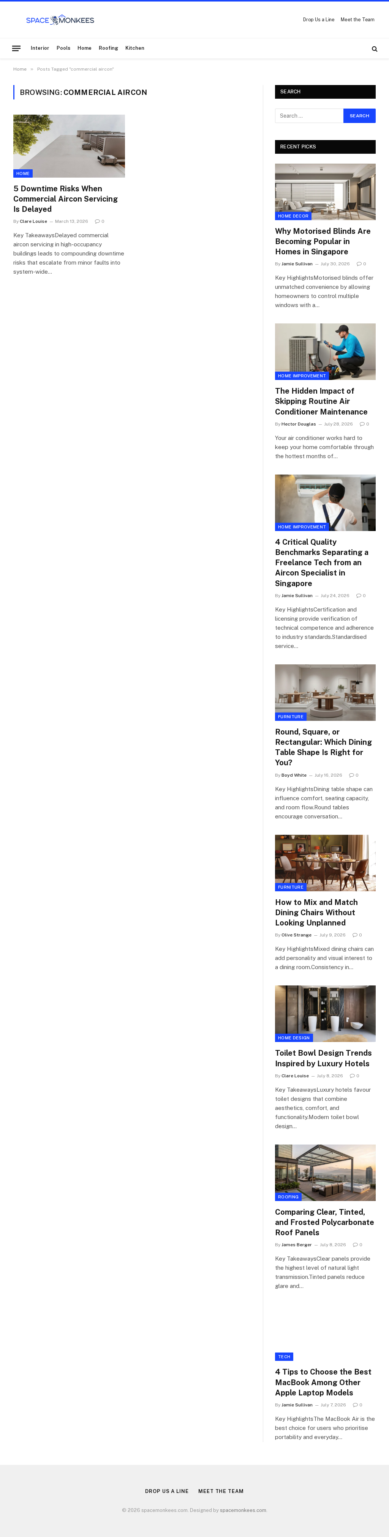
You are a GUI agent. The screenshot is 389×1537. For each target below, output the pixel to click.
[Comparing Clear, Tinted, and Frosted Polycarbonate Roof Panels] (325, 1172)
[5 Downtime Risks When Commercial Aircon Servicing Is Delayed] (69, 146)
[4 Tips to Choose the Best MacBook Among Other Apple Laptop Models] (325, 1332)
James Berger (296, 1244)
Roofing (108, 48)
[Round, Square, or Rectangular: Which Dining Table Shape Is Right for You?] (325, 692)
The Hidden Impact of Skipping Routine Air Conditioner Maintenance (321, 401)
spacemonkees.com (243, 1510)
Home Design (294, 1038)
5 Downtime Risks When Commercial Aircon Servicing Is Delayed (65, 199)
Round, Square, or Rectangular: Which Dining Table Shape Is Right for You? (323, 747)
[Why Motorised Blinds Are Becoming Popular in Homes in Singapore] (325, 192)
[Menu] (16, 48)
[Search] (374, 48)
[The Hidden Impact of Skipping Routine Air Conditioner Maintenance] (325, 351)
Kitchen (134, 48)
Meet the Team (358, 19)
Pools (63, 48)
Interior (40, 48)
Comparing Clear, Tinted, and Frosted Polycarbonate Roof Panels (324, 1222)
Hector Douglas (298, 424)
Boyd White (294, 775)
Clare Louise (33, 221)
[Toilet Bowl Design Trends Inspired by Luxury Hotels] (325, 1013)
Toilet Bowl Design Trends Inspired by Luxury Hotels (323, 1058)
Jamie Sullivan (297, 263)
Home (84, 48)
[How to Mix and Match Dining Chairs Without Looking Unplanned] (325, 863)
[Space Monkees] (60, 20)
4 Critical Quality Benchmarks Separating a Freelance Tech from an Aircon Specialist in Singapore (321, 563)
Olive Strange (296, 935)
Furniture (291, 716)
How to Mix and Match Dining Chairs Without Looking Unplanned (316, 912)
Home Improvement (302, 376)
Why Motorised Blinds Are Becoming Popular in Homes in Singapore (323, 241)
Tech (284, 1356)
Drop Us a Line (319, 19)
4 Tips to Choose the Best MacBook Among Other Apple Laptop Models (323, 1382)
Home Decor (293, 216)
